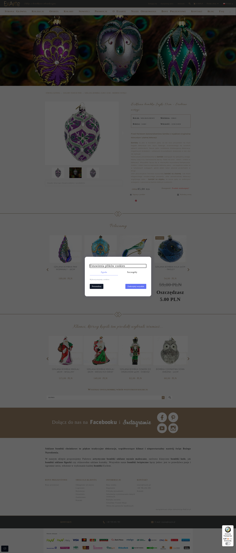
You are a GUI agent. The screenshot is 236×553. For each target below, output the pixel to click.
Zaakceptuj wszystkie (135, 286)
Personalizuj (96, 286)
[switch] (227, 543)
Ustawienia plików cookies (107, 265)
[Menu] (232, 526)
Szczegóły (132, 272)
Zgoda (104, 272)
